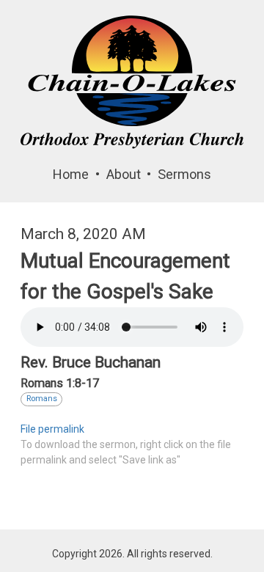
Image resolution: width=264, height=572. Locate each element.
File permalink (52, 429)
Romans (41, 398)
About (123, 174)
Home (71, 174)
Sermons (184, 174)
